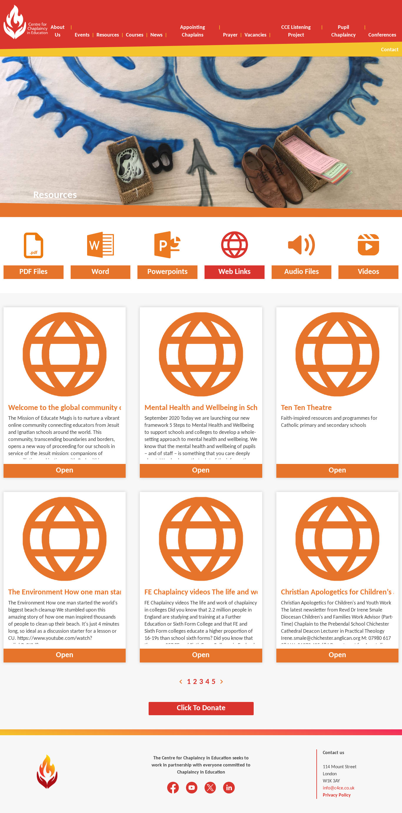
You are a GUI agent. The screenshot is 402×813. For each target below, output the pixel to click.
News (156, 35)
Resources (108, 35)
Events (82, 35)
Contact (389, 49)
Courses (134, 35)
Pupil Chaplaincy (343, 31)
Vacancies (255, 35)
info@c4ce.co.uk (338, 788)
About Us (57, 31)
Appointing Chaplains (192, 31)
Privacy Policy (337, 795)
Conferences (382, 35)
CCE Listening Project (296, 31)
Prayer (230, 35)
